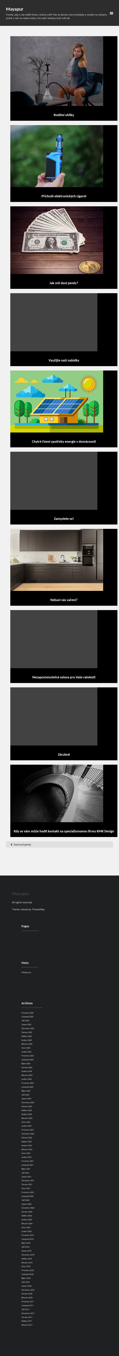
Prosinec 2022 (27, 1129)
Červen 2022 (26, 1137)
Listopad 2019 (27, 1239)
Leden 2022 (26, 1157)
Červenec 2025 (27, 1028)
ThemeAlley (38, 909)
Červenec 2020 (27, 1207)
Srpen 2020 (26, 1204)
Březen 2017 (26, 1325)
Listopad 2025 (27, 1016)
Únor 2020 (25, 1227)
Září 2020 (25, 1200)
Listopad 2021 (27, 1165)
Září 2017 (25, 1309)
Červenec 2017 (27, 1313)
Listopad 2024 (27, 1059)
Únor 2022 (25, 1153)
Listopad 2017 (27, 1305)
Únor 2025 (25, 1048)
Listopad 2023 (27, 1087)
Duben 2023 (26, 1114)
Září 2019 (25, 1247)
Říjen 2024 (25, 1063)
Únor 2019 (25, 1266)
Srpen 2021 (26, 1176)
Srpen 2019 (26, 1251)
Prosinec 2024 (27, 1055)
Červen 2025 (26, 1032)
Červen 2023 (26, 1106)
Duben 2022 (26, 1145)
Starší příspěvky (22, 844)
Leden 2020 (26, 1231)
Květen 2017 (26, 1321)
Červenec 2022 (27, 1133)
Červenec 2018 (27, 1290)
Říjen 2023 (25, 1091)
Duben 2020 (26, 1219)
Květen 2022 (26, 1141)
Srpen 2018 (26, 1286)
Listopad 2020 (27, 1196)
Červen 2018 (26, 1293)
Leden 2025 (26, 1051)
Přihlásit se (26, 972)
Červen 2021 (26, 1184)
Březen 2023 (26, 1118)
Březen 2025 (26, 1044)
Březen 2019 (26, 1262)
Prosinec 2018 (27, 1270)
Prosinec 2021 (27, 1161)
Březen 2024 (26, 1075)
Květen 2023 (26, 1110)
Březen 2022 (26, 1149)
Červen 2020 (26, 1211)
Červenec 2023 (27, 1102)
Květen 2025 (26, 1036)
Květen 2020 (26, 1215)
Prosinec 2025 (27, 1013)
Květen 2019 (26, 1258)
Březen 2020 (26, 1223)
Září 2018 (25, 1282)
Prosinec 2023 (27, 1083)
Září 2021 (25, 1172)
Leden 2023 (26, 1126)
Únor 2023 (25, 1122)
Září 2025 (25, 1020)
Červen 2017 (26, 1317)
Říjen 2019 (25, 1243)
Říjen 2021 (25, 1169)
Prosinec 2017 (27, 1301)
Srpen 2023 (26, 1098)
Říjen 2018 (25, 1278)
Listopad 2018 (27, 1274)
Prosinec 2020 (27, 1192)
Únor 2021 (25, 1188)
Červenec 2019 (27, 1254)
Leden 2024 (26, 1079)
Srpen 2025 (26, 1024)
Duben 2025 (26, 1040)
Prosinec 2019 (27, 1235)
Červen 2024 (26, 1067)
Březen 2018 (26, 1297)
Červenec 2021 (27, 1180)
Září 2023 (25, 1094)
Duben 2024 (26, 1071)
